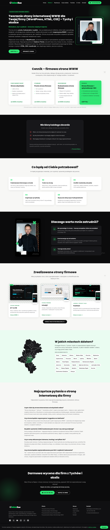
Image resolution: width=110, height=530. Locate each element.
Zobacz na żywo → (46, 315)
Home (44, 2)
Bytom (95, 358)
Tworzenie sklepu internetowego (50, 510)
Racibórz (74, 368)
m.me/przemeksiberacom (92, 512)
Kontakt (84, 2)
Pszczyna (68, 358)
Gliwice (71, 355)
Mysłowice (96, 355)
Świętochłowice (76, 361)
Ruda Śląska (65, 361)
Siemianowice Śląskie (88, 361)
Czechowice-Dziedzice (62, 371)
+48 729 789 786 (95, 2)
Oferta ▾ (50, 2)
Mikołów (89, 358)
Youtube (72, 2)
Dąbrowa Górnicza (83, 365)
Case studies (65, 2)
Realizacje (57, 2)
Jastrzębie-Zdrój (95, 365)
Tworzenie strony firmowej (48, 508)
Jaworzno (58, 365)
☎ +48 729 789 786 (47, 492)
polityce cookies (92, 527)
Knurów (93, 368)
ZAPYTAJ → (14, 51)
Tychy (57, 355)
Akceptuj (104, 527)
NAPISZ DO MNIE (63, 492)
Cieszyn (73, 371)
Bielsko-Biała (79, 355)
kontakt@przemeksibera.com (93, 508)
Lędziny (82, 358)
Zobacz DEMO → (14, 315)
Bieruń (75, 358)
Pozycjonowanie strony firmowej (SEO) (51, 512)
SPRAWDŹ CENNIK (28, 51)
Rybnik (74, 365)
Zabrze (58, 361)
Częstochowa (59, 358)
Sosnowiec (67, 365)
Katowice (64, 355)
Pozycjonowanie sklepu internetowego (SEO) (53, 514)
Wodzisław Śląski (83, 368)
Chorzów (88, 355)
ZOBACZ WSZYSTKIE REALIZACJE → (55, 321)
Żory (57, 368)
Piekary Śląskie (65, 368)
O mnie (78, 2)
